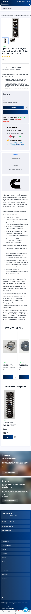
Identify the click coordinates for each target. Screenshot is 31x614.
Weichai (4, 557)
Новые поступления (7, 590)
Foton (3, 566)
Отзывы (4, 582)
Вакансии (4, 578)
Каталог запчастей (6, 530)
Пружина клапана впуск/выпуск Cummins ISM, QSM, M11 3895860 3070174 (9, 425)
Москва (5, 1)
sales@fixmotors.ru (10, 526)
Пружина (7, 80)
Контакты (4, 597)
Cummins (7, 79)
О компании (5, 574)
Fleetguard (5, 570)
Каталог (4, 549)
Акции (3, 586)
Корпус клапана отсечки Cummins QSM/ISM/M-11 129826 (9, 365)
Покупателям (5, 541)
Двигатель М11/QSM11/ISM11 (18, 79)
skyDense (11, 608)
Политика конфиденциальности (9, 606)
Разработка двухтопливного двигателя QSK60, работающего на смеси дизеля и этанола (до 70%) (14, 486)
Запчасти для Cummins (7, 15)
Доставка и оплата (6, 545)
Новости (4, 593)
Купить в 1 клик (15, 112)
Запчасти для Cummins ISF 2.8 (21, 15)
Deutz (3, 562)
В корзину (13, 107)
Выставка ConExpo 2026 (9, 458)
